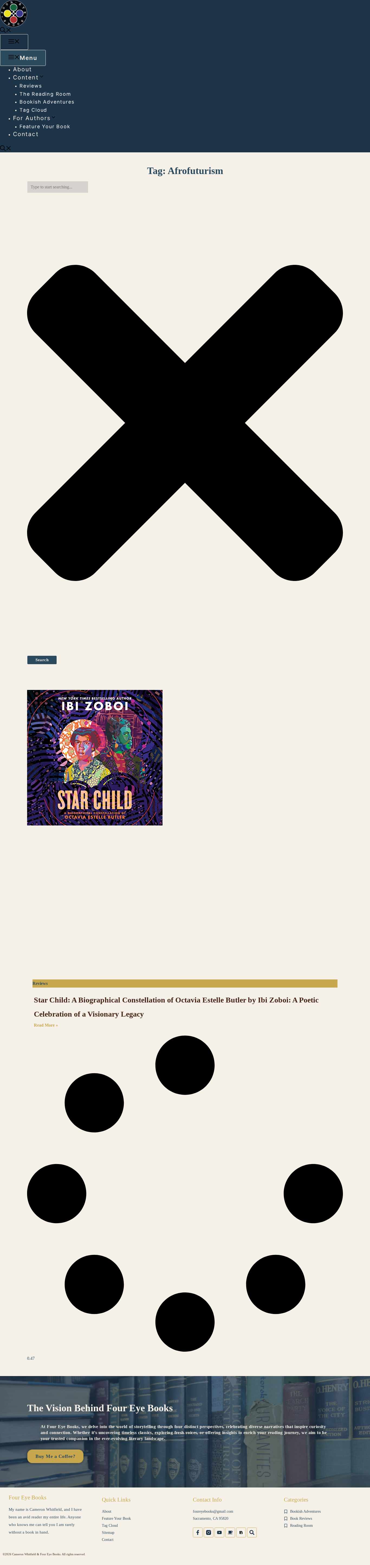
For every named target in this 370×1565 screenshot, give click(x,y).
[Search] (252, 1532)
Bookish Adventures (47, 102)
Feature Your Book (45, 126)
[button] (5, 30)
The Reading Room (45, 94)
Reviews (31, 86)
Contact (26, 134)
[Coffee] (230, 1532)
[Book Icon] (241, 1532)
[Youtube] (219, 1532)
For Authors (32, 118)
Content (26, 77)
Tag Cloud (33, 110)
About (22, 69)
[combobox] (57, 187)
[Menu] (14, 42)
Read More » (46, 1025)
